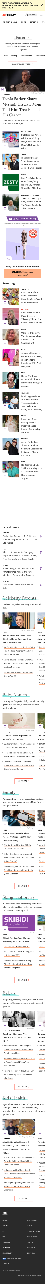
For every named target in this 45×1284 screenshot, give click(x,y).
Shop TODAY (31, 1253)
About (4, 1220)
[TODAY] (18, 923)
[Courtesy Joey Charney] (18, 1127)
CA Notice (5, 1264)
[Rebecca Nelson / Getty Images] (18, 818)
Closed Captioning (33, 1231)
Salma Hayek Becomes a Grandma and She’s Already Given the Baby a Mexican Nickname (18, 663)
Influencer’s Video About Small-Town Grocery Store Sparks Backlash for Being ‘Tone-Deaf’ (19, 1174)
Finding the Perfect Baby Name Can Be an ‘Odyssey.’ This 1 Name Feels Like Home (19, 1074)
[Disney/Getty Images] (18, 620)
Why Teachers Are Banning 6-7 (17, 946)
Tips (6, 55)
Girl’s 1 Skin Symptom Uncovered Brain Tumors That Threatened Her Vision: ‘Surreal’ (19, 858)
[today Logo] (5, 1213)
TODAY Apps (6, 1242)
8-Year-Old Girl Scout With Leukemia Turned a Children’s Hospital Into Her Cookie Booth (19, 1161)
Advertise (30, 1242)
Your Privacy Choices (13, 1259)
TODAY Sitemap (31, 1237)
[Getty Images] (18, 1019)
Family (14, 55)
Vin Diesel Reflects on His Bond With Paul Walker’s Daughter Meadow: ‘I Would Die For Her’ (19, 651)
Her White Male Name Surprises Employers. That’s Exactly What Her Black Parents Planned (19, 765)
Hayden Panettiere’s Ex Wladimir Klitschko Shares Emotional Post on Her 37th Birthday (17, 639)
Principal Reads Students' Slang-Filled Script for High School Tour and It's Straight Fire (18, 964)
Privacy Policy (6, 1253)
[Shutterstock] (18, 721)
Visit (3, 1237)
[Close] (41, 5)
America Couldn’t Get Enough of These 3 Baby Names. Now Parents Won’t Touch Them (18, 1049)
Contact (5, 1226)
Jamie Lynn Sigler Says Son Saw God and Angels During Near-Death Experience (19, 1186)
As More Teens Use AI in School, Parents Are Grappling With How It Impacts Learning (17, 837)
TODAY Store (31, 1248)
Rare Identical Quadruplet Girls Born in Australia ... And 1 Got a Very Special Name (19, 1062)
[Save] (5, 145)
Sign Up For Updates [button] (21, 64)
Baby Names (26, 55)
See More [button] (22, 781)
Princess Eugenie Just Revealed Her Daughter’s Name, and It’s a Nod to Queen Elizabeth (19, 870)
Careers (29, 1226)
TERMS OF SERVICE (32, 1220)
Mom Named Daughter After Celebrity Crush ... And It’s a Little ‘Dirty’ (17, 1038)
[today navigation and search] (41, 15)
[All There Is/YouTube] (22, 80)
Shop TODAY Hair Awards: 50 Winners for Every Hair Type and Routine (20, 5)
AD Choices (6, 1248)
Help (4, 1231)
